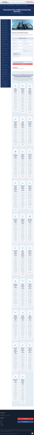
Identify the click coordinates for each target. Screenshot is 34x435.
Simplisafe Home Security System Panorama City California (15, 124)
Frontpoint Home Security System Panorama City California (15, 188)
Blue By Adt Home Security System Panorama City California (5, 34)
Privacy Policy (2, 425)
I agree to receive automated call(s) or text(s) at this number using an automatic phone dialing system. (22, 62)
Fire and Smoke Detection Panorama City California (22, 318)
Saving (22, 5)
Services (1, 423)
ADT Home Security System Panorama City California (30, 286)
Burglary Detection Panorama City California (15, 286)
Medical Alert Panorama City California (15, 381)
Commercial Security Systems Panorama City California (30, 350)
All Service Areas (17, 5)
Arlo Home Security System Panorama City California (22, 156)
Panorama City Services (10, 5)
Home (1, 5)
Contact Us (1, 424)
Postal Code (14, 46)
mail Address (14, 43)
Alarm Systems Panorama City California (15, 90)
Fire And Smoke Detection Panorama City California (5, 41)
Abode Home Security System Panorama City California (30, 124)
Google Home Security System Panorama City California (22, 124)
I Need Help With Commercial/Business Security (16, 54)
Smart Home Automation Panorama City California (30, 221)
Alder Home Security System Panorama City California (23, 91)
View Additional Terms (21, 62)
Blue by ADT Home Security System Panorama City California (15, 350)
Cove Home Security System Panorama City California (30, 156)
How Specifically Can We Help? (16, 55)
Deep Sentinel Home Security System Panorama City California (22, 254)
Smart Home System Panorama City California (15, 221)
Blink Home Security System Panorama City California (23, 350)
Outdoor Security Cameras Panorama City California (15, 318)
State (23, 49)
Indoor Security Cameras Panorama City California (22, 286)
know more (15, 110)
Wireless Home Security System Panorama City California (30, 91)
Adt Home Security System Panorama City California (4, 39)
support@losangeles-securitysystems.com (18, 68)
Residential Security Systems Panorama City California (23, 221)
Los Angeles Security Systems (6, 433)
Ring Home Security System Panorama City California (30, 253)
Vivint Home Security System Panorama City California (23, 382)
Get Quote (25, 5)
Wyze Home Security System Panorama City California (15, 253)
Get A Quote (25, 418)
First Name (14, 40)
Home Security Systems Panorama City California (30, 318)
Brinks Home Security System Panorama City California (23, 188)
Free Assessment (25, 421)
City (13, 49)
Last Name (24, 40)
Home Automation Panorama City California (15, 156)
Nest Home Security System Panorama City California (30, 188)
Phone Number (25, 43)
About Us (4, 5)
